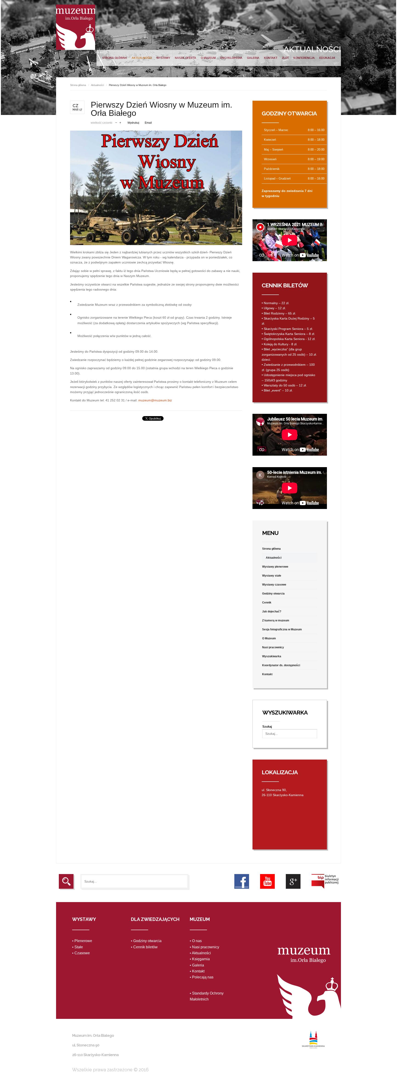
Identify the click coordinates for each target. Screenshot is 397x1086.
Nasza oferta (185, 58)
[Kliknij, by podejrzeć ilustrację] (156, 188)
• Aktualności (200, 953)
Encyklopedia (231, 58)
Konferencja (304, 58)
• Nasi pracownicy (204, 947)
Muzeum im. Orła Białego (75, 27)
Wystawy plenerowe (275, 566)
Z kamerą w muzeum (275, 620)
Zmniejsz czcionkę (116, 122)
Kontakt (270, 58)
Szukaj (267, 726)
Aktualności (142, 58)
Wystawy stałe (271, 575)
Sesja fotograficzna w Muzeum (282, 629)
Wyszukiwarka (271, 656)
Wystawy (163, 58)
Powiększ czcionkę (120, 122)
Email (148, 122)
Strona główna (114, 58)
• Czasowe (81, 953)
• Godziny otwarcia (146, 941)
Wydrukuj (133, 122)
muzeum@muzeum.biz (155, 400)
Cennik (266, 602)
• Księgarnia (200, 959)
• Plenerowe (82, 941)
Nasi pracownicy (273, 647)
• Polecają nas (201, 977)
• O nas (196, 941)
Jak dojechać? (271, 611)
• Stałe (77, 947)
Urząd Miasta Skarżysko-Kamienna (313, 1039)
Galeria (253, 58)
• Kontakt (197, 971)
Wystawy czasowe (274, 584)
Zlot (285, 58)
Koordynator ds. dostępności (281, 665)
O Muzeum (208, 58)
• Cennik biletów (144, 947)
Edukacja (327, 58)
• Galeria (197, 965)
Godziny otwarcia (273, 593)
